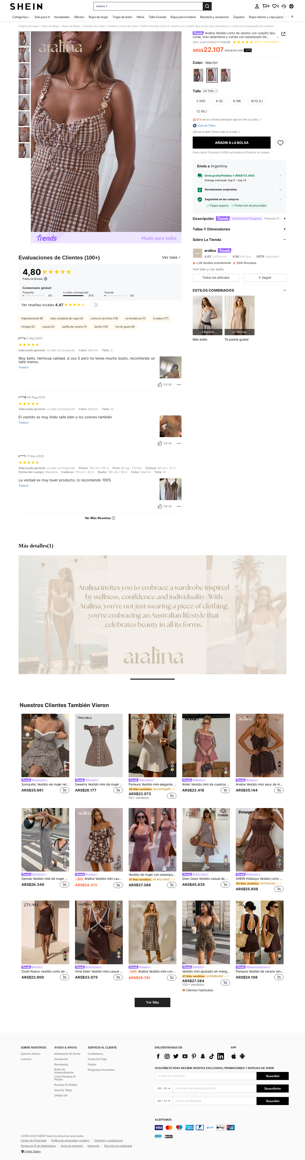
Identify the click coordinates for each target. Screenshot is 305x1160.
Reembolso (61, 1064)
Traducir (24, 367)
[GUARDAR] (280, 143)
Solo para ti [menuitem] (42, 17)
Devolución (61, 1059)
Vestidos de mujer (94, 26)
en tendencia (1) (135, 318)
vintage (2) (28, 326)
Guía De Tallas (63, 1090)
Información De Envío (67, 1053)
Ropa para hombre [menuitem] (183, 17)
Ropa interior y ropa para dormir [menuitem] (270, 17)
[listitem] (207, 315)
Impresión (94, 1145)
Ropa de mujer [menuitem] (98, 17)
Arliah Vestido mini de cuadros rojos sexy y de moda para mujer (206, 784)
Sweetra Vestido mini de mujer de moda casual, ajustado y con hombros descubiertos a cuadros (99, 784)
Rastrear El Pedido (65, 1084)
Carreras (26, 1059)
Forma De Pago (97, 1059)
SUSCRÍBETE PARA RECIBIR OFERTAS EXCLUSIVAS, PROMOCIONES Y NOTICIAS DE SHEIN (214, 1068)
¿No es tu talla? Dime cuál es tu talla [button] (215, 131)
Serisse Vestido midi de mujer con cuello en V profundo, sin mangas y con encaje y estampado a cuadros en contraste (45, 878)
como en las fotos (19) (104, 318)
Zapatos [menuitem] (238, 17)
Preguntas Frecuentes (101, 1070)
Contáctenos (95, 1053)
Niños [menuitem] (140, 17)
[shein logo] (26, 6)
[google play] (242, 1058)
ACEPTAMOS (163, 1119)
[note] (198, 990)
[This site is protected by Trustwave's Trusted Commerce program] (158, 1136)
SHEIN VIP (60, 1095)
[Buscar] (207, 6)
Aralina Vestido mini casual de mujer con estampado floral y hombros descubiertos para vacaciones (99, 878)
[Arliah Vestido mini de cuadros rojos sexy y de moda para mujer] (206, 745)
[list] (190, 1056)
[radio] (198, 75)
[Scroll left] (286, 17)
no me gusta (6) (125, 326)
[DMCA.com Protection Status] (169, 1136)
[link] (265, 6)
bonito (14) (101, 326)
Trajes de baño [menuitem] (122, 17)
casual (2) (48, 326)
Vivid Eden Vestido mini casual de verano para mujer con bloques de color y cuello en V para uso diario (99, 971)
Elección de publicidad (118, 1145)
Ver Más (152, 1002)
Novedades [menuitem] (61, 17)
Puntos (92, 1064)
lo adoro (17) (161, 318)
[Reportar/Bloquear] (179, 384)
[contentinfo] (222, 1127)
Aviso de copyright (72, 1145)
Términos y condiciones (108, 1140)
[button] (283, 6)
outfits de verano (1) (74, 326)
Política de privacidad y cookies (70, 1140)
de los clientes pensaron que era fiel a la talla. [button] (228, 119)
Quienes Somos (30, 1053)
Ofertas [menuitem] (79, 17)
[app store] (234, 1058)
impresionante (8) (32, 318)
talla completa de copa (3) (66, 318)
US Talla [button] (208, 91)
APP (233, 1047)
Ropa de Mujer (50, 26)
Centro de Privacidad (33, 1140)
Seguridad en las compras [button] (222, 199)
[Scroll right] (292, 17)
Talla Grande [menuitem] (157, 17)
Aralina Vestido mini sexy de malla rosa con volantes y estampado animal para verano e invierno (260, 784)
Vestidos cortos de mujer (122, 26)
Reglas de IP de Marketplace (38, 1145)
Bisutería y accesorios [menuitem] (214, 17)
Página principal (29, 26)
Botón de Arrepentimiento (64, 1071)
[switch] (94, 305)
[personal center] (257, 6)
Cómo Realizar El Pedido (65, 1078)
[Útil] (160, 384)
